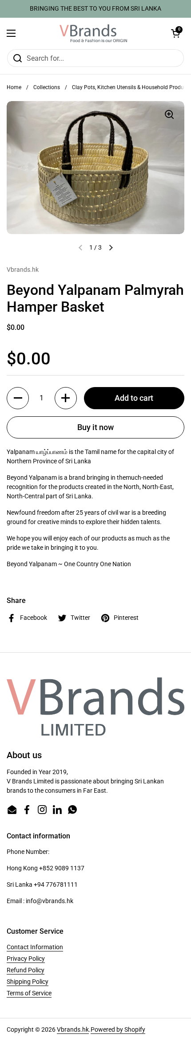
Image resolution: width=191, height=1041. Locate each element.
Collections (46, 87)
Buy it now (95, 427)
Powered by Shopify (118, 1029)
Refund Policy (25, 970)
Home (14, 87)
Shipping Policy (27, 981)
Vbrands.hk (73, 1029)
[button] (175, 33)
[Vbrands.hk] (93, 33)
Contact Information (35, 947)
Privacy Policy (26, 958)
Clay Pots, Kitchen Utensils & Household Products (131, 87)
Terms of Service (29, 993)
